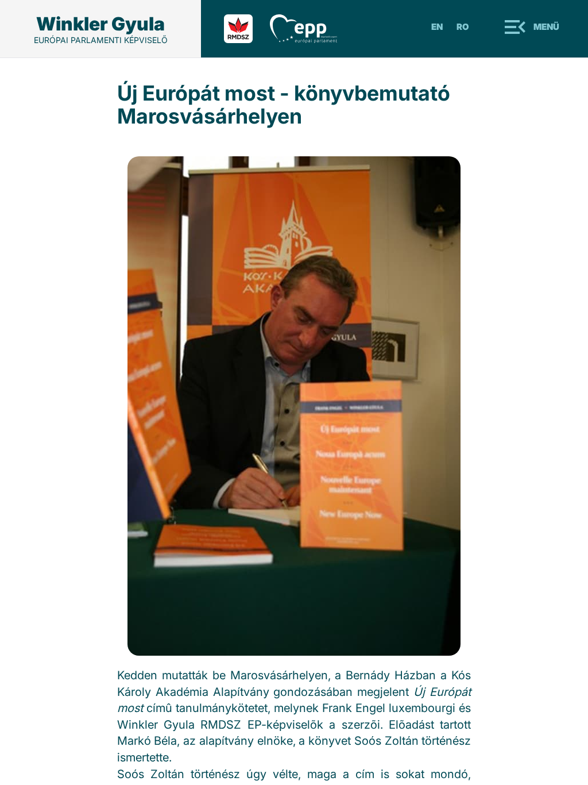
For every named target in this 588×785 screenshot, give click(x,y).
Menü (546, 26)
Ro (463, 26)
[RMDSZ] (247, 28)
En (437, 26)
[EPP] (312, 28)
